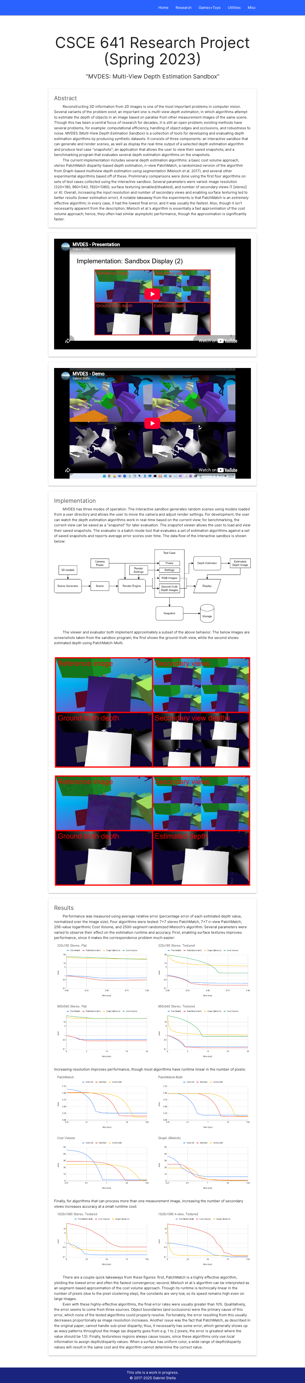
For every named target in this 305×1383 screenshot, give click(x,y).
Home (163, 7)
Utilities (234, 7)
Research (184, 7)
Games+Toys (210, 7)
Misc (252, 7)
